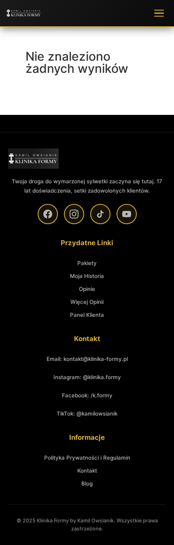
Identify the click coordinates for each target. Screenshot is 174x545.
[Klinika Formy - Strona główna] (24, 13)
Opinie (87, 289)
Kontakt (87, 470)
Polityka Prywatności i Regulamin (87, 457)
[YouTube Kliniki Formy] (127, 214)
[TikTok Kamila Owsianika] (100, 214)
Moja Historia (87, 276)
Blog (87, 483)
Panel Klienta (87, 315)
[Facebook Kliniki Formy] (48, 214)
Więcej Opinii (87, 302)
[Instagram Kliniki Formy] (74, 214)
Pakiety (87, 263)
